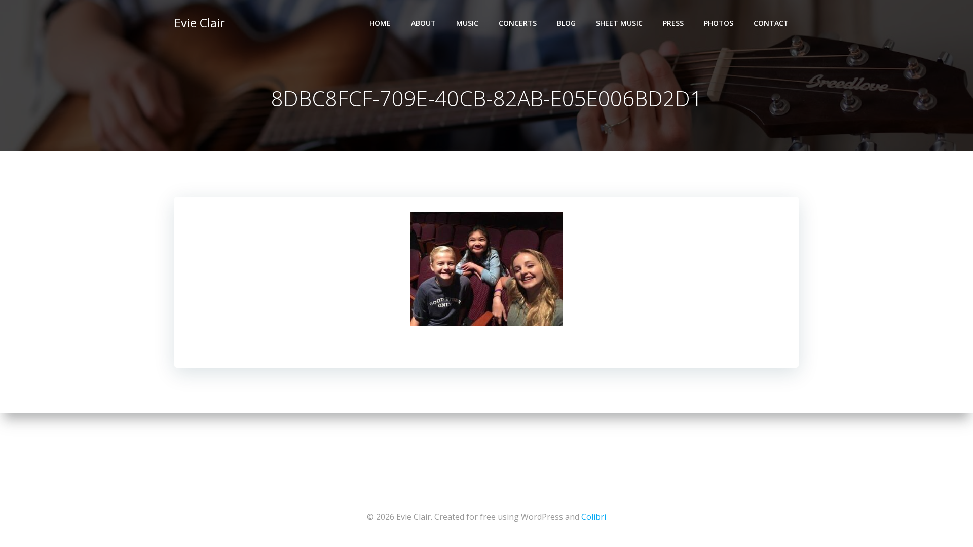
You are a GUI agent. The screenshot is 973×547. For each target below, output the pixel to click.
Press (673, 23)
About (423, 23)
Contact (771, 23)
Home (380, 23)
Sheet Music (619, 23)
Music (467, 23)
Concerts (518, 23)
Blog (566, 23)
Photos (718, 23)
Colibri (593, 516)
